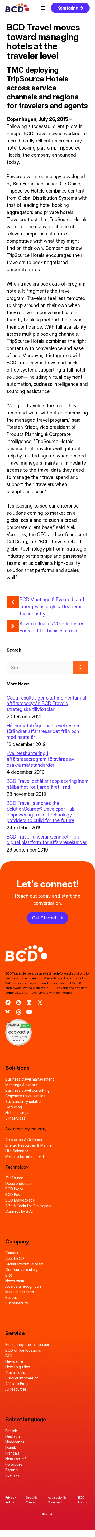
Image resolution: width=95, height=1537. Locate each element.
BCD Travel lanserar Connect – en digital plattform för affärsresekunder (47, 839)
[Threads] (18, 1012)
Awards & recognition (23, 1286)
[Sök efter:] (40, 667)
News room (14, 1280)
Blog (9, 1275)
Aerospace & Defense (23, 1139)
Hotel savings (16, 1112)
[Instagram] (18, 1002)
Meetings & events (21, 1084)
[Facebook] (8, 1002)
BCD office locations (23, 1350)
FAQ (8, 1355)
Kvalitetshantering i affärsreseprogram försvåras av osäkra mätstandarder (40, 758)
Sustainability (16, 1303)
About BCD (14, 1258)
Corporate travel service (25, 1096)
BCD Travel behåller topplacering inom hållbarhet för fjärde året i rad (47, 784)
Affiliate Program (19, 1383)
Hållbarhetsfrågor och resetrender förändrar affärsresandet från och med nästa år (43, 731)
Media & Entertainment (24, 1156)
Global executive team (24, 1264)
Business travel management (29, 1079)
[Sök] (80, 667)
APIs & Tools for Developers (28, 1205)
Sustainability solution (23, 1101)
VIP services (15, 1118)
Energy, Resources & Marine (28, 1145)
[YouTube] (29, 1012)
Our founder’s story (21, 1269)
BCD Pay (12, 1194)
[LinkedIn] (29, 1002)
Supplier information (22, 1378)
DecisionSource (18, 1183)
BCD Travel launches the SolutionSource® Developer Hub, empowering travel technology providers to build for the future (41, 811)
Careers (11, 1253)
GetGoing (13, 1107)
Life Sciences (16, 1151)
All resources (16, 1389)
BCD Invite (14, 1189)
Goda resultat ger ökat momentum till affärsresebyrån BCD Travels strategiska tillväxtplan (47, 703)
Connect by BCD (19, 1211)
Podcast (12, 1297)
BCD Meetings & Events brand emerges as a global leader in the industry (52, 607)
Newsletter (14, 1361)
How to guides (17, 1367)
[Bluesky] (8, 1012)
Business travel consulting (27, 1090)
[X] (39, 1002)
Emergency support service (27, 1344)
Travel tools (15, 1372)
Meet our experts (19, 1292)
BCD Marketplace (20, 1200)
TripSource (14, 1178)
